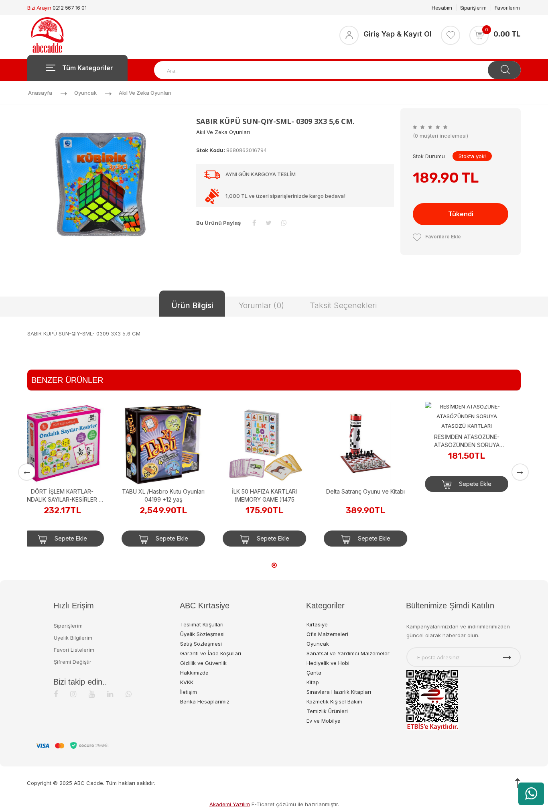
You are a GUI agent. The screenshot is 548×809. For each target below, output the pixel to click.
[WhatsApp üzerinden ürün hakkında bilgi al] (531, 794)
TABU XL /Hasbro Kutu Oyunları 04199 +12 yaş (71, 495)
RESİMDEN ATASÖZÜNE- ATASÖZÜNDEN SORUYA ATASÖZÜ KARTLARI (375, 441)
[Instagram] (73, 694)
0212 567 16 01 (69, 7)
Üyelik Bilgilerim (73, 637)
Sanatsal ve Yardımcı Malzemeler (348, 653)
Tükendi (460, 214)
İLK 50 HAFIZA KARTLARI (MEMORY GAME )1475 (172, 495)
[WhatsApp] (129, 694)
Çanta (313, 672)
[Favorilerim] (450, 35)
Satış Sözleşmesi (201, 643)
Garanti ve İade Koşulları (210, 653)
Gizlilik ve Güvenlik (203, 663)
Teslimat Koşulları (201, 624)
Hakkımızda (194, 672)
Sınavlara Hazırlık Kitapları (338, 692)
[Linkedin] (110, 694)
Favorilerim (507, 7)
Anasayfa (40, 92)
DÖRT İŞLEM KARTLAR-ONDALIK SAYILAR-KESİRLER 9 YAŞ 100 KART (476, 441)
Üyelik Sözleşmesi (202, 634)
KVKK (186, 682)
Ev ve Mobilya (323, 721)
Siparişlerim (473, 7)
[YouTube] (92, 694)
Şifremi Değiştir (72, 662)
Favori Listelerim (74, 649)
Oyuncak (85, 92)
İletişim (188, 692)
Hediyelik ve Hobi (327, 663)
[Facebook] (56, 694)
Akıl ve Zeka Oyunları (145, 92)
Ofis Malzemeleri (327, 634)
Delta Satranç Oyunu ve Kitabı (274, 491)
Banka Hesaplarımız (204, 701)
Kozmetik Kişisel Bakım (334, 701)
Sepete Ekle (80, 538)
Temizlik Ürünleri (327, 711)
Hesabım (442, 7)
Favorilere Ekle (443, 237)
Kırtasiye (317, 624)
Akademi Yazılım (229, 804)
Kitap (312, 682)
